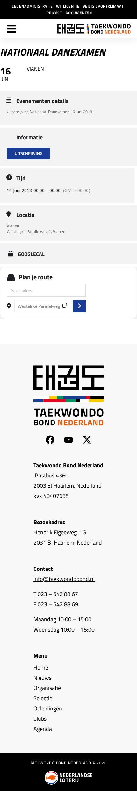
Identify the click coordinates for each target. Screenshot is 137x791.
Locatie (25, 215)
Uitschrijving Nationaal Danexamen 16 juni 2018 (49, 111)
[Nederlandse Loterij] (68, 778)
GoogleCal (31, 254)
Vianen (13, 225)
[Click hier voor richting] (79, 306)
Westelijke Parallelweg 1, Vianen (36, 231)
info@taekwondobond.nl (64, 579)
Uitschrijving (28, 153)
